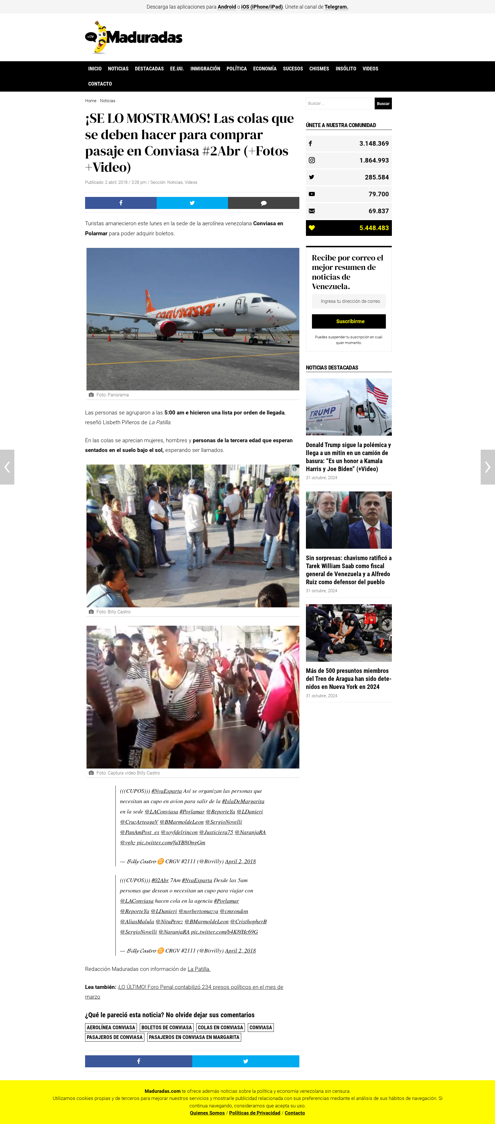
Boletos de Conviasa (167, 1027)
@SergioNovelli (223, 821)
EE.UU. (177, 69)
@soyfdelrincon (179, 831)
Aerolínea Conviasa (111, 1027)
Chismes (319, 69)
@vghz (127, 842)
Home (91, 100)
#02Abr (160, 880)
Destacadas (149, 69)
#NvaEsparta (167, 790)
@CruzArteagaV (139, 821)
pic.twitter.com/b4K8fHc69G (224, 931)
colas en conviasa (220, 1027)
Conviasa (261, 1027)
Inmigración (205, 69)
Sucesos (293, 69)
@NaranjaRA (250, 831)
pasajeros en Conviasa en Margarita (194, 1037)
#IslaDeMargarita (243, 801)
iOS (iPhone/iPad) (262, 7)
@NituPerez (169, 921)
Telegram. (336, 7)
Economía (265, 69)
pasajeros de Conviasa (115, 1037)
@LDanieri (250, 811)
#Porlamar (192, 811)
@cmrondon (234, 910)
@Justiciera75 (216, 831)
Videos (370, 69)
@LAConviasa (161, 811)
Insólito (346, 69)
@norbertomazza (198, 910)
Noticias (118, 69)
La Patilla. (199, 969)
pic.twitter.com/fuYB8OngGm (171, 842)
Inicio (95, 69)
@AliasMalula (137, 921)
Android (227, 7)
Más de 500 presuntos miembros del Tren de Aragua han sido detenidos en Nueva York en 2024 (349, 678)
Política (237, 69)
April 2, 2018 (240, 861)
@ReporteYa (220, 811)
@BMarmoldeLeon (182, 821)
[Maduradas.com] (133, 52)
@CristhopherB (248, 921)
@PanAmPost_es (139, 831)
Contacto (100, 84)
